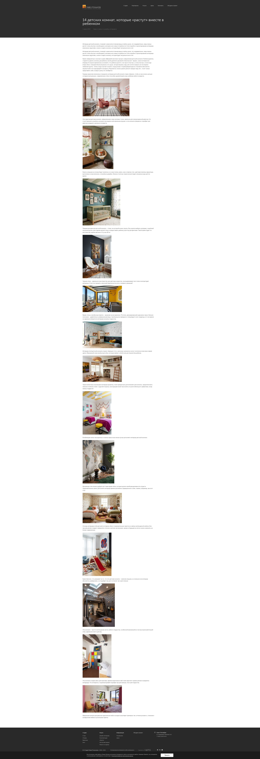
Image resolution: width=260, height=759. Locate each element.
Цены (152, 5)
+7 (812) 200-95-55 (161, 736)
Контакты (160, 5)
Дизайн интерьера (104, 735)
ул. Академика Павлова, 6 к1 (164, 734)
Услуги (144, 5)
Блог (84, 742)
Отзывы (85, 738)
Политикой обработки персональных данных (122, 756)
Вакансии (85, 740)
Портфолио (135, 5)
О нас (84, 735)
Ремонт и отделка (104, 744)
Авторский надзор (104, 742)
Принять (167, 755)
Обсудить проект (172, 5)
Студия (125, 5)
